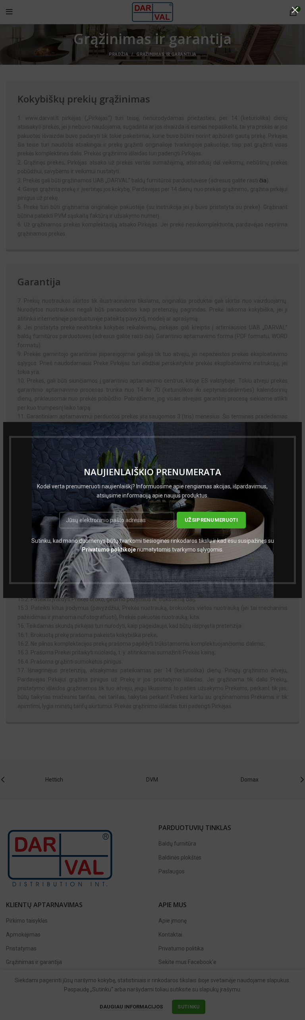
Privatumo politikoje (109, 549)
